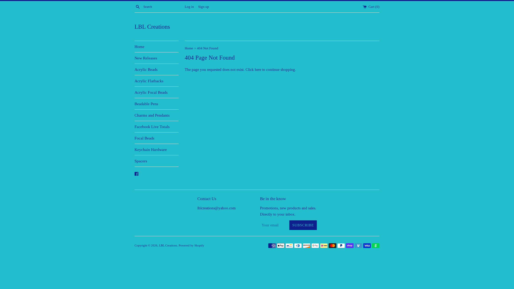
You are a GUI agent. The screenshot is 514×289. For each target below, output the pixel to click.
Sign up (203, 7)
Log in (189, 7)
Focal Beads (144, 138)
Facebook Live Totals (152, 126)
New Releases (146, 58)
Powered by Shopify (191, 245)
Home (139, 46)
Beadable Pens (146, 104)
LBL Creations (152, 26)
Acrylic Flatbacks (149, 81)
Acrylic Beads (146, 69)
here (258, 69)
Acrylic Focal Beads (151, 92)
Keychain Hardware (151, 149)
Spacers (141, 161)
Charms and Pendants (152, 115)
